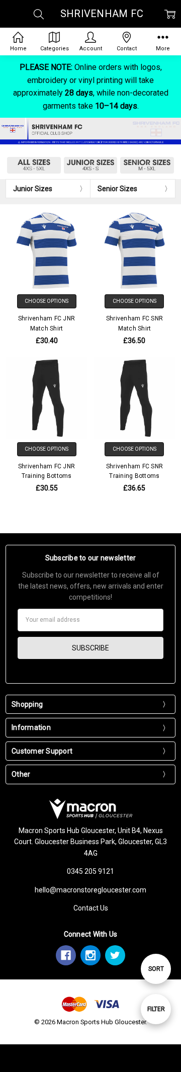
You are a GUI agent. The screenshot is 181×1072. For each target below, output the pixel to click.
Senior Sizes (117, 189)
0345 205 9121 (90, 871)
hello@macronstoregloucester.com (90, 890)
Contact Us (90, 908)
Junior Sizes (32, 189)
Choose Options (46, 301)
